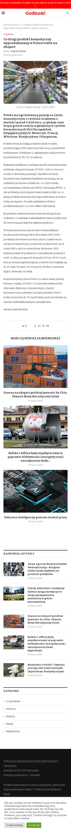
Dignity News (18, 51)
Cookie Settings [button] (14, 825)
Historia (11, 708)
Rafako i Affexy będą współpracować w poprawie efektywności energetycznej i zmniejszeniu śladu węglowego (47, 644)
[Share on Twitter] (39, 326)
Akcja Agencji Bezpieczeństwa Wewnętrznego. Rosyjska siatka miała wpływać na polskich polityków (47, 569)
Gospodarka (8, 34)
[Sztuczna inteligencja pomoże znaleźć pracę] (35, 491)
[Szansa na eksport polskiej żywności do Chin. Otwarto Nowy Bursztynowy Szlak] (35, 366)
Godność (35, 13)
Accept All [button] (34, 825)
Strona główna (11, 24)
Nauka (9, 723)
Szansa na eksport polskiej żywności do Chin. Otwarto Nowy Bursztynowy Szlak (45, 619)
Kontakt (35, 775)
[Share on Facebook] (35, 326)
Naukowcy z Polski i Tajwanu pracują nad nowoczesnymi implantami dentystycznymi (46, 668)
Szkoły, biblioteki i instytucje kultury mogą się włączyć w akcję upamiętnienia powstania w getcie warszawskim (46, 595)
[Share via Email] (47, 326)
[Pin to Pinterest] (43, 326)
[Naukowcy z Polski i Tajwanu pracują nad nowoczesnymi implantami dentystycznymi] (13, 670)
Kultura (10, 716)
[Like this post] (28, 326)
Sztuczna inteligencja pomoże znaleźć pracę (35, 517)
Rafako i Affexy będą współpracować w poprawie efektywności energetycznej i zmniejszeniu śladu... (36, 456)
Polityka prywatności (15, 775)
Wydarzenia (12, 731)
